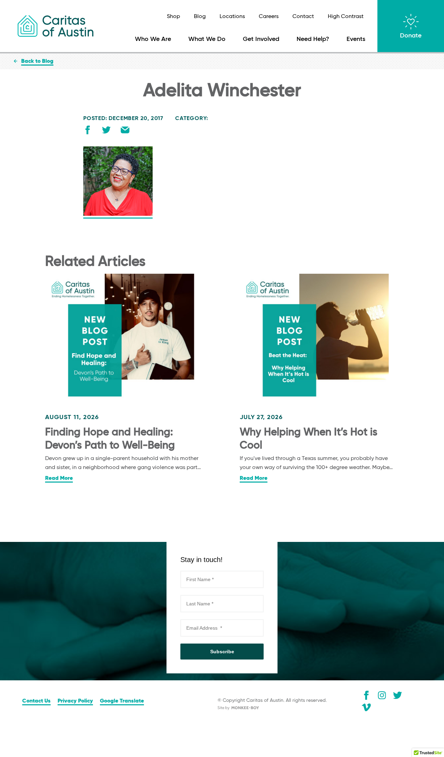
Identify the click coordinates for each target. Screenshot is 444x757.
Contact (303, 16)
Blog (200, 16)
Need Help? (313, 39)
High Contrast (346, 16)
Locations (232, 16)
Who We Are (153, 39)
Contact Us (36, 701)
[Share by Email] (125, 131)
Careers (269, 16)
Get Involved (261, 39)
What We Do (206, 39)
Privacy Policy (75, 701)
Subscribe (222, 651)
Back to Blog (37, 61)
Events (356, 39)
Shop (173, 16)
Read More (59, 478)
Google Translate (122, 701)
